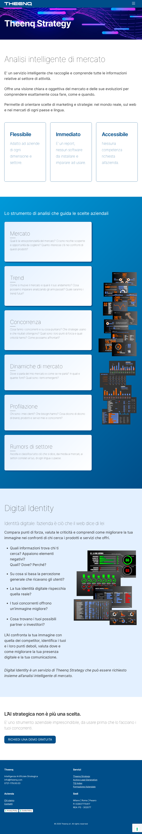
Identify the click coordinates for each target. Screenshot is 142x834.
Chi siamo (9, 800)
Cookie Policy (27, 811)
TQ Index (77, 783)
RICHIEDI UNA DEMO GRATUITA (30, 739)
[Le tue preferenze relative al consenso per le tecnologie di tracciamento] (137, 829)
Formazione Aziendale (84, 786)
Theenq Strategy (81, 776)
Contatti (8, 804)
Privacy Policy (12, 811)
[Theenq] (18, 4)
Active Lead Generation (85, 779)
